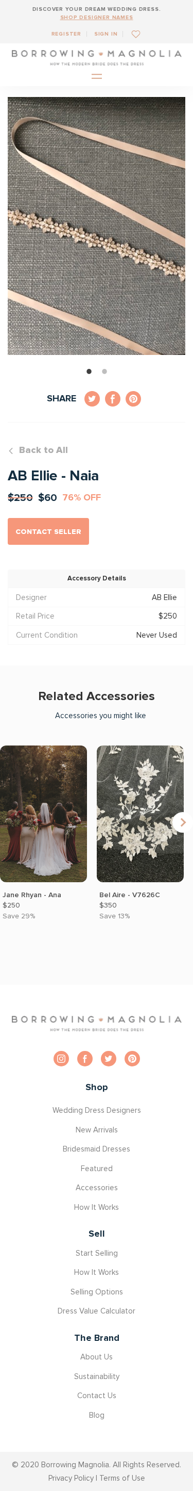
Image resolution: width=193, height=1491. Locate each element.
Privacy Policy (71, 1478)
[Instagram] (61, 1058)
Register (66, 33)
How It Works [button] (96, 1207)
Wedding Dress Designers (96, 1110)
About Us (96, 1357)
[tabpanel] (96, 226)
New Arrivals (97, 1130)
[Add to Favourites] (132, 33)
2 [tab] (104, 371)
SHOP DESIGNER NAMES (96, 17)
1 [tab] (89, 371)
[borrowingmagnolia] (97, 57)
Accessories (97, 1187)
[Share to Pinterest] (133, 399)
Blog (96, 1415)
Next (182, 822)
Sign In (106, 33)
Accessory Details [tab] (96, 578)
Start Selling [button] (97, 1253)
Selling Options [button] (97, 1291)
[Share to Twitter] (92, 399)
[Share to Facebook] (112, 399)
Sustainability (96, 1376)
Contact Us (96, 1395)
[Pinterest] (132, 1058)
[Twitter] (108, 1058)
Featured (97, 1168)
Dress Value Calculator (96, 1311)
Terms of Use (122, 1478)
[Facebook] (85, 1058)
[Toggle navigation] (97, 77)
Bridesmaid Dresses (96, 1149)
